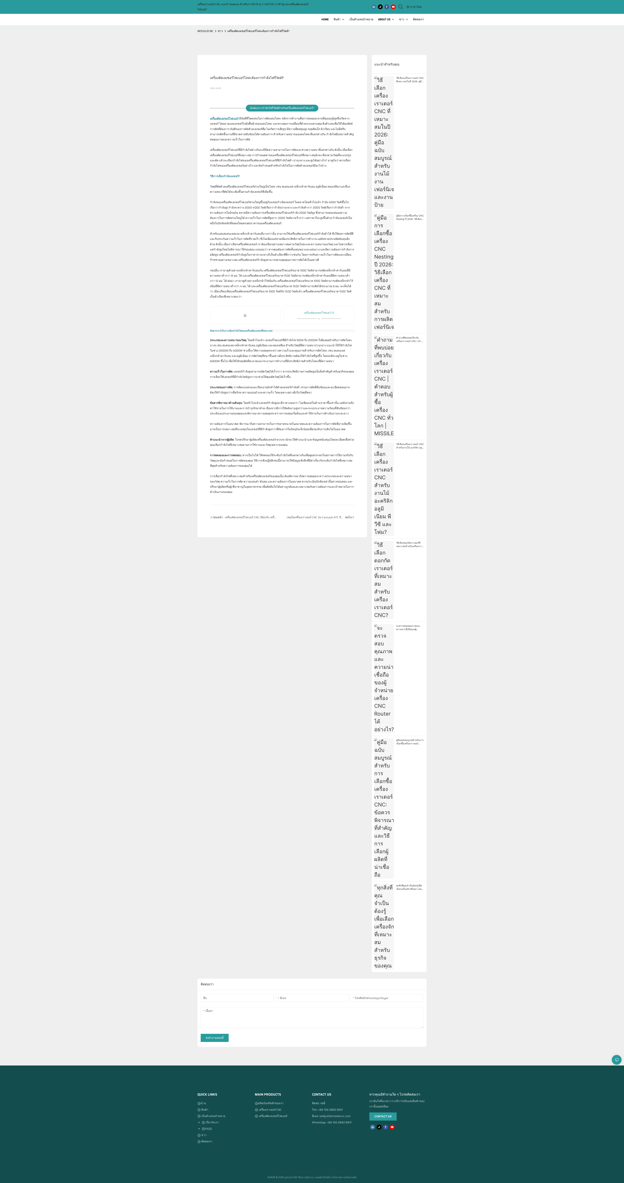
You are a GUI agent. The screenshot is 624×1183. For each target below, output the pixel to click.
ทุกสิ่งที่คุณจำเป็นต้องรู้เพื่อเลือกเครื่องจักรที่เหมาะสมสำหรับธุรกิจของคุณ (409, 887)
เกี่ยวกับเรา (212, 1122)
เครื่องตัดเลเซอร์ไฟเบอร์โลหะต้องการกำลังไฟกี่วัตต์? (258, 31)
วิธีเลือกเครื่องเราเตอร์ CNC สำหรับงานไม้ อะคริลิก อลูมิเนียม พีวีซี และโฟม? (410, 446)
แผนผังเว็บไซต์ (322, 1177)
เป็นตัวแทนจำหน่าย (213, 1116)
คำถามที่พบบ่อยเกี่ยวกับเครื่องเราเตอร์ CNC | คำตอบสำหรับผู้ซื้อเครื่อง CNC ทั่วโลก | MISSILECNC (409, 339)
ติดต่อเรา (206, 1141)
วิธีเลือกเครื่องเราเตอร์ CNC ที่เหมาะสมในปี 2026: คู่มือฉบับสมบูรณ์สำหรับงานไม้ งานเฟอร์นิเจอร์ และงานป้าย (410, 80)
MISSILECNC (205, 31)
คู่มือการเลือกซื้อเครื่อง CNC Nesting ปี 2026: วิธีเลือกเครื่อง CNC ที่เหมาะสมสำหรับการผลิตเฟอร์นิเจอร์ (410, 217)
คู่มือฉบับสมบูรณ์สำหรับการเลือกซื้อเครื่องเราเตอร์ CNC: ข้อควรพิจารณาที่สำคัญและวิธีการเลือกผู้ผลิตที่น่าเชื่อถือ (410, 742)
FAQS (208, 1129)
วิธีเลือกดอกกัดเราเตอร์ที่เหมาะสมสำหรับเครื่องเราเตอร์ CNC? (409, 544)
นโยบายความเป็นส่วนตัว (344, 1177)
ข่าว (220, 31)
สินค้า (204, 1110)
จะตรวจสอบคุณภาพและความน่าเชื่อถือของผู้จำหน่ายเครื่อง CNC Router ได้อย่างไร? (410, 627)
